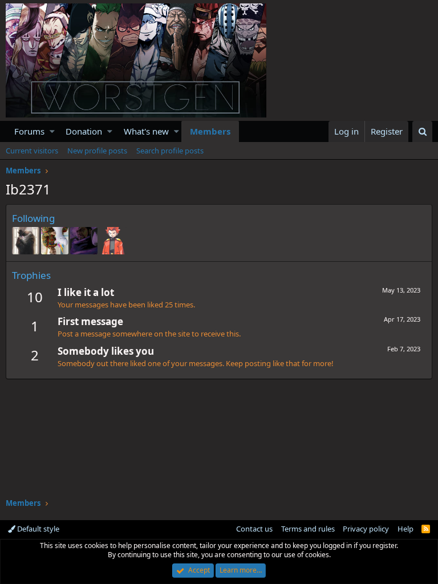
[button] (52, 131)
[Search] (422, 131)
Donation (84, 131)
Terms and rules (308, 529)
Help (405, 529)
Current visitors (32, 150)
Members (210, 131)
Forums (29, 131)
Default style (37, 529)
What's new (146, 131)
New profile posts (97, 150)
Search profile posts (170, 150)
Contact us (254, 529)
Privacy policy (366, 529)
